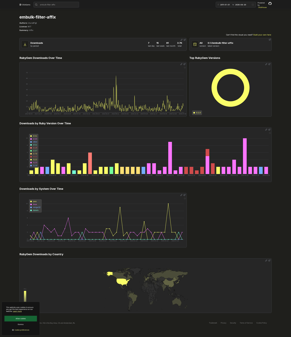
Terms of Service (246, 323)
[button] (20, 330)
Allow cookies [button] (21, 318)
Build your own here (262, 35)
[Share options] (181, 40)
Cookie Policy (261, 323)
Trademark (213, 323)
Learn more (17, 311)
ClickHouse (262, 7)
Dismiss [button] (21, 324)
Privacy (223, 323)
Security (233, 323)
